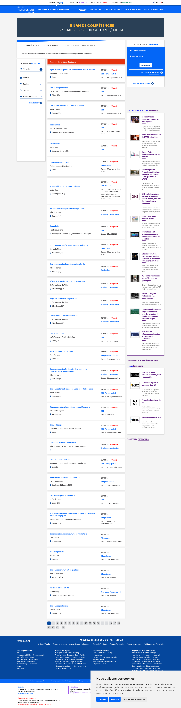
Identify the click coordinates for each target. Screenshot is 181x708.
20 (53, 627)
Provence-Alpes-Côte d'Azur (66, 664)
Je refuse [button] (115, 699)
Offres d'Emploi (44, 644)
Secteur (26, 90)
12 (94, 623)
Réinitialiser (34, 103)
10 (86, 623)
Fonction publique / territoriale (27, 659)
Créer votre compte (150, 73)
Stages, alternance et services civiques (80, 45)
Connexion (145, 65)
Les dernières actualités (142, 110)
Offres (83, 9)
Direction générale (152, 666)
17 (115, 623)
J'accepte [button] (102, 699)
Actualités (96, 9)
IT (162, 2)
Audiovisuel (98, 655)
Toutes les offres (32, 45)
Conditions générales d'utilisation (61, 681)
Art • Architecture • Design (103, 653)
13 (98, 623)
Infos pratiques (133, 9)
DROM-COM (81, 664)
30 (63, 627)
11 (90, 623)
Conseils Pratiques (100, 644)
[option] (145, 401)
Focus (135, 366)
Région (26, 84)
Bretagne (70, 655)
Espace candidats (114, 9)
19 (49, 627)
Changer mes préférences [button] (134, 699)
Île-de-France (61, 659)
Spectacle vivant (100, 664)
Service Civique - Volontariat (27, 664)
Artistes (135, 657)
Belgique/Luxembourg (63, 666)
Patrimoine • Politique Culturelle (105, 661)
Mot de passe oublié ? (141, 83)
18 (119, 623)
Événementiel (99, 659)
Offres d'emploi (52, 45)
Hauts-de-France (79, 657)
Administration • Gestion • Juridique (144, 653)
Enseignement (138, 668)
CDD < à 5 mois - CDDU (25, 657)
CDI (18, 653)
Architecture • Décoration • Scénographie (147, 655)
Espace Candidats (117, 644)
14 (102, 623)
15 (106, 623)
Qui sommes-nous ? (37, 681)
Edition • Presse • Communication (105, 657)
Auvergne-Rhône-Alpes (63, 653)
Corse (62, 657)
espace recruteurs (154, 9)
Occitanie (66, 661)
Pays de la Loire (76, 661)
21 (57, 627)
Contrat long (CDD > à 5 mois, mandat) (30, 655)
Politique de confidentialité (154, 644)
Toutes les (142, 360)
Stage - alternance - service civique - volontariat (71, 644)
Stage (19, 666)
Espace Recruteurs (134, 644)
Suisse (75, 666)
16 (111, 623)
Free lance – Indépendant (26, 661)
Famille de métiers (30, 96)
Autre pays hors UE (65, 668)
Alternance (21, 668)
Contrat (26, 78)
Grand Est (68, 657)
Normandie (71, 659)
